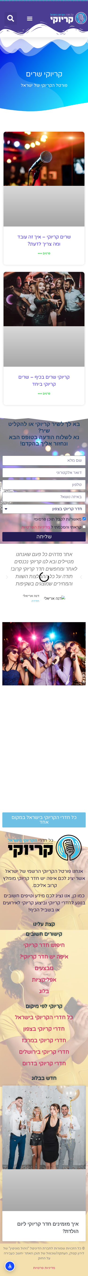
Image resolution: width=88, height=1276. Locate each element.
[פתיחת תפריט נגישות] (10, 1266)
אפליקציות (44, 980)
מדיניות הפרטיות (35, 527)
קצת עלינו (44, 924)
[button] (29, 18)
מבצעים (44, 968)
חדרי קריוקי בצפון (44, 1029)
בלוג (44, 991)
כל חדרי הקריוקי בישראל (44, 1017)
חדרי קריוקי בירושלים (44, 1052)
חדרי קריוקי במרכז (44, 1040)
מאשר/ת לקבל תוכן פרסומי (57, 519)
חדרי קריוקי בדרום (44, 1063)
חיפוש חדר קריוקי (44, 945)
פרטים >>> (44, 253)
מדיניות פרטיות (44, 1268)
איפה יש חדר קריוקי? (44, 957)
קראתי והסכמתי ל (51, 527)
